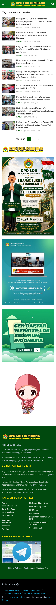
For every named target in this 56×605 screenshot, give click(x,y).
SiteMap (24, 590)
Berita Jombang (8, 512)
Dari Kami (6, 520)
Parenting (5, 529)
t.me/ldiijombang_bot (39, 568)
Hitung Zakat (7, 593)
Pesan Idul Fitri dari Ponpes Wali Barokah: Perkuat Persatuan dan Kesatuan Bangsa (33, 98)
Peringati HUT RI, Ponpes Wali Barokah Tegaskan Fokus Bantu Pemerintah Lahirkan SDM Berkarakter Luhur (34, 74)
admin (20, 27)
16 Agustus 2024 (30, 91)
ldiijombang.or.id (12, 457)
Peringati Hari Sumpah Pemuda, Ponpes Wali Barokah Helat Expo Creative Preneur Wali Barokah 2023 (34, 125)
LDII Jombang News (37, 507)
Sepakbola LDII (35, 528)
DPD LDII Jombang (18, 597)
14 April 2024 (29, 103)
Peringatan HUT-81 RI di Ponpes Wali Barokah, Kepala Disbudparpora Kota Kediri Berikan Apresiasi (34, 21)
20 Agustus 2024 (30, 80)
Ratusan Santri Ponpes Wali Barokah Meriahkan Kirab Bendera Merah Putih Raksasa (31, 35)
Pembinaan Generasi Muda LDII (41, 518)
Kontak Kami (14, 590)
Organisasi (34, 513)
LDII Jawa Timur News (38, 503)
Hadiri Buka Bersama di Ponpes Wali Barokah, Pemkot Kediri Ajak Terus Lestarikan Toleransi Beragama (35, 111)
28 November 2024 (31, 55)
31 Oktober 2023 (30, 131)
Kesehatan (6, 526)
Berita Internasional (9, 506)
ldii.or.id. (42, 460)
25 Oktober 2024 (30, 66)
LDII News (33, 510)
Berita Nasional (7, 515)
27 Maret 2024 (30, 117)
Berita (4, 503)
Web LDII (17, 593)
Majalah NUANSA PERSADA (34, 593)
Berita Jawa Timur (8, 509)
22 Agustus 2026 (30, 27)
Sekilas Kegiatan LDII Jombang (38, 523)
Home (4, 590)
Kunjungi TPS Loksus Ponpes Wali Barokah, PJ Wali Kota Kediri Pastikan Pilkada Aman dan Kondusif (34, 49)
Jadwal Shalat (35, 590)
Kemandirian (6, 523)
